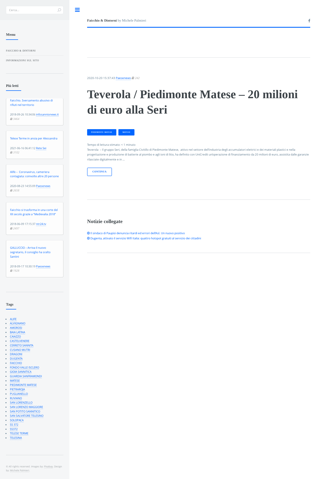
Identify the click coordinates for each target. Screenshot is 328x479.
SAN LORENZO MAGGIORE (26, 407)
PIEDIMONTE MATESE (101, 132)
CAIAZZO (15, 336)
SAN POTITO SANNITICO (25, 411)
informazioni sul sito (22, 60)
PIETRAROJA (17, 389)
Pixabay (48, 466)
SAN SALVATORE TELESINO (26, 416)
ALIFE (13, 319)
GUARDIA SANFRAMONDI (26, 376)
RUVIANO (16, 398)
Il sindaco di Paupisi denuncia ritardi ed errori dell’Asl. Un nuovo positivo (137, 233)
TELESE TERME (19, 433)
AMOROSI (16, 328)
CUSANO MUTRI (20, 350)
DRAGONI (16, 354)
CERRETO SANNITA (21, 345)
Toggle (77, 10)
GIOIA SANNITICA (20, 372)
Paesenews (123, 78)
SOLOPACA (17, 420)
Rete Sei (41, 148)
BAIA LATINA (17, 332)
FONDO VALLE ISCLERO (24, 367)
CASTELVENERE (19, 341)
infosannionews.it (47, 114)
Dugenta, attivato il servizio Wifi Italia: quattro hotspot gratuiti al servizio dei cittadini (145, 238)
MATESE (126, 132)
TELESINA (16, 438)
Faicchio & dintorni (21, 50)
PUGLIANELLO (19, 394)
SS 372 (14, 424)
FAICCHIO (16, 363)
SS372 (14, 429)
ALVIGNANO (17, 323)
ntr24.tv (41, 224)
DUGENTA (16, 358)
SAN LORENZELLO (21, 402)
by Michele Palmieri (116, 20)
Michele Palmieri (19, 470)
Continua (99, 171)
